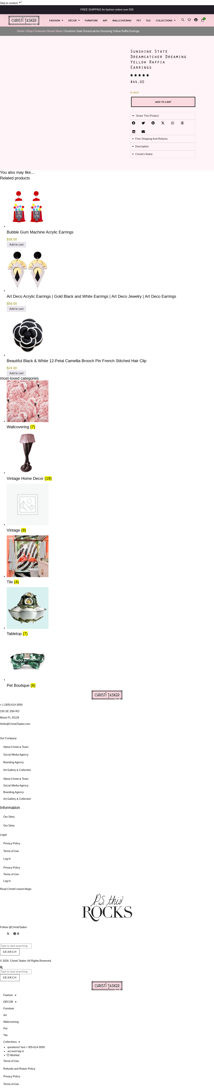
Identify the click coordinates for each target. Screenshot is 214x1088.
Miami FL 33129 (9, 717)
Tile (148, 20)
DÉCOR (72, 20)
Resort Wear (54, 31)
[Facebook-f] (4, 933)
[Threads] (18, 933)
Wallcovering (122, 20)
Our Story (9, 816)
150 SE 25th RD (10, 711)
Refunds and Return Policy (19, 1068)
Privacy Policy (11, 843)
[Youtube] (11, 933)
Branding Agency (13, 762)
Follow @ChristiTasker (13, 927)
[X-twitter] (8, 933)
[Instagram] (1, 933)
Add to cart (163, 101)
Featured (40, 31)
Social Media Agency (15, 754)
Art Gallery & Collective (17, 770)
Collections (164, 20)
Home (20, 31)
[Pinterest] (14, 933)
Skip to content (9, 3)
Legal (3, 834)
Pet (139, 20)
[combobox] (15, 945)
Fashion (54, 20)
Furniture (91, 20)
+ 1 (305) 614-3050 (11, 704)
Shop (29, 31)
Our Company (8, 738)
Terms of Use (11, 851)
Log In (7, 858)
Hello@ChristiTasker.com (15, 723)
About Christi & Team (15, 747)
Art (105, 20)
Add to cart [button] (16, 244)
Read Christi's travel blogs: (16, 889)
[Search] (1, 967)
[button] (133, 123)
